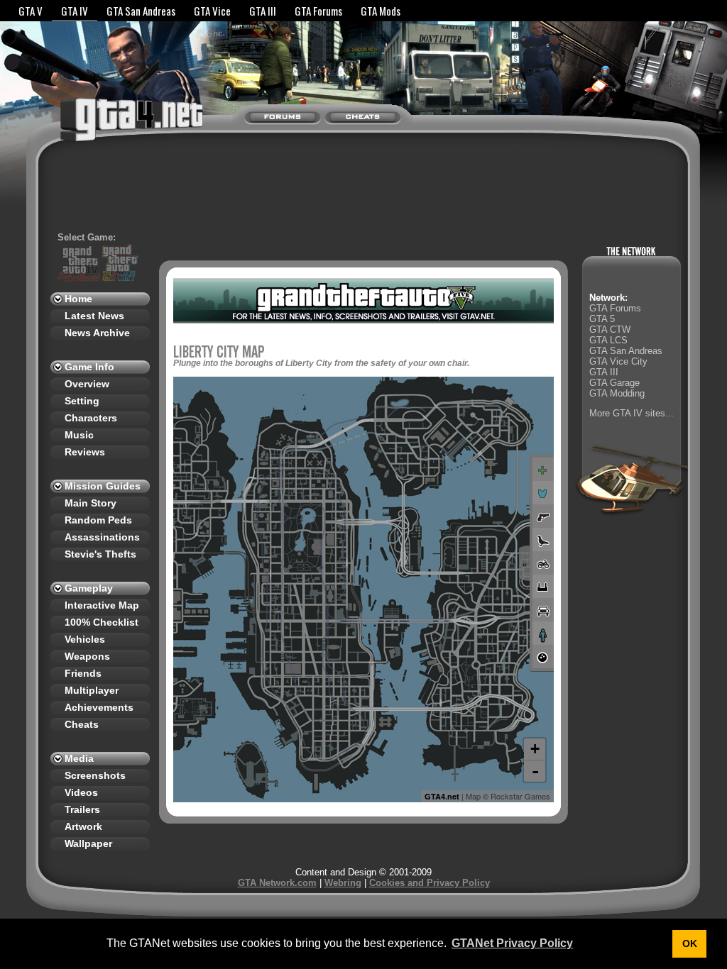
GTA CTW (609, 329)
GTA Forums (318, 10)
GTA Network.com (277, 882)
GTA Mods (380, 10)
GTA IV (74, 10)
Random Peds (98, 520)
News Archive (97, 332)
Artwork (83, 826)
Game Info (89, 366)
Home (78, 298)
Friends (83, 673)
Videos (81, 792)
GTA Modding (617, 393)
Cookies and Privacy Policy (429, 882)
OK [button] (689, 943)
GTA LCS (608, 340)
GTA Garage (614, 382)
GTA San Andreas (140, 10)
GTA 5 (602, 319)
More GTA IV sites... (631, 413)
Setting (82, 400)
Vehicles (85, 639)
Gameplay (89, 588)
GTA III (262, 10)
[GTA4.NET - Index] (103, 126)
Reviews (85, 452)
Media (79, 758)
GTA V (30, 10)
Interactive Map (102, 605)
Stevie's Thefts (100, 554)
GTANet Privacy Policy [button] (512, 943)
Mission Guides (103, 486)
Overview (87, 383)
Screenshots (95, 775)
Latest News (94, 315)
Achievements (99, 707)
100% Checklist (101, 622)
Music (79, 435)
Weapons (87, 656)
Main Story (90, 503)
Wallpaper (88, 843)
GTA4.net (442, 796)
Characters (91, 417)
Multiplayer (92, 690)
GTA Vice (212, 10)
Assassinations (102, 537)
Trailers (82, 809)
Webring (342, 882)
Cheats (82, 724)
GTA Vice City (618, 361)
